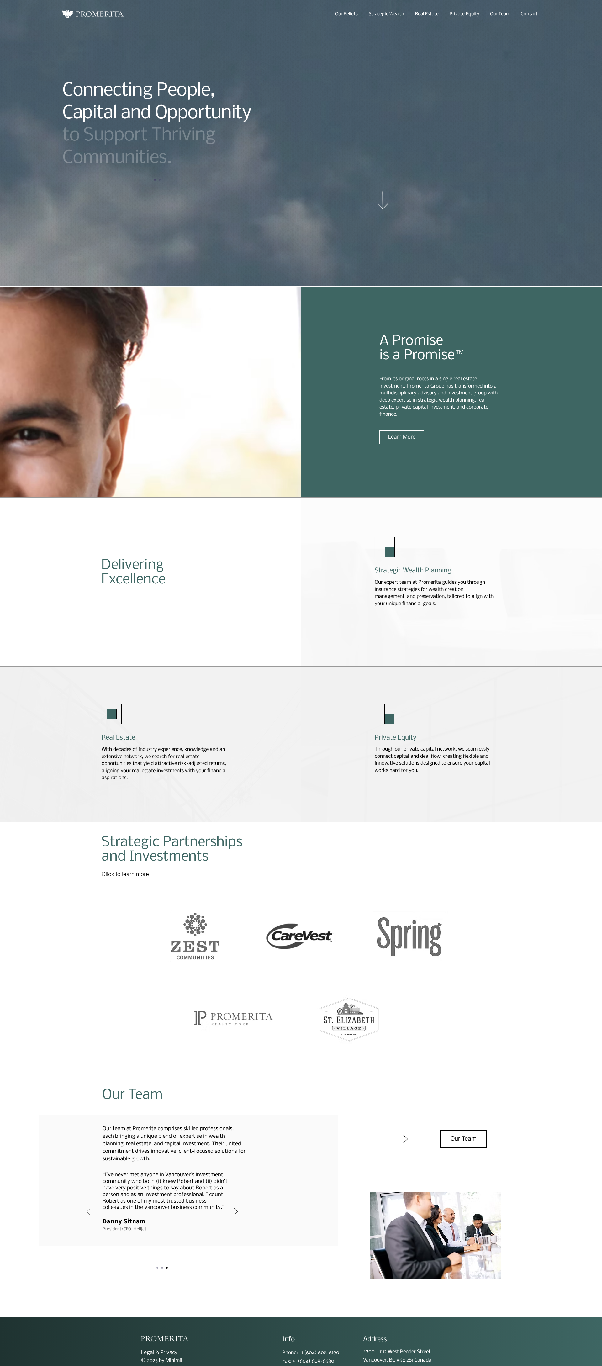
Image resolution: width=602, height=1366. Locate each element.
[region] (300, 936)
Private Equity (395, 737)
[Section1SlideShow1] (157, 1268)
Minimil (174, 1360)
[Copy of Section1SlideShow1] (155, 180)
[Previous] (61, 157)
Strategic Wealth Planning (413, 570)
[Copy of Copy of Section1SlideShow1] (160, 180)
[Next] (253, 157)
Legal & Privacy (159, 1353)
